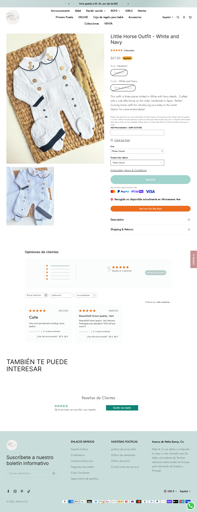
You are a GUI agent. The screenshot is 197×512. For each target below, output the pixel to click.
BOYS (114, 11)
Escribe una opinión (156, 272)
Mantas (142, 11)
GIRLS (129, 11)
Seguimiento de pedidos (84, 479)
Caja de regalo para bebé (108, 17)
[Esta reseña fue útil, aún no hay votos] (60, 336)
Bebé (78, 11)
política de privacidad (123, 449)
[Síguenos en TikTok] (29, 491)
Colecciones (92, 24)
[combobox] (61, 295)
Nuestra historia (79, 449)
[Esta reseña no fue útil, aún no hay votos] (65, 336)
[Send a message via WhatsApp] (191, 506)
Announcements (60, 11)
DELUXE (83, 17)
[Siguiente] (128, 3)
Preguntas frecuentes (82, 467)
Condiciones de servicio (125, 467)
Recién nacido (94, 11)
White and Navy (123, 88)
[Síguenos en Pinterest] (22, 491)
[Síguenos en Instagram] (15, 491)
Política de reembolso (123, 455)
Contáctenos (78, 455)
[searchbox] (34, 295)
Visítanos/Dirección (82, 461)
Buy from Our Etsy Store (151, 208)
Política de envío (120, 461)
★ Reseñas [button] (194, 259)
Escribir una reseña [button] (122, 407)
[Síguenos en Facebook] (8, 491)
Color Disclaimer (80, 473)
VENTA (108, 24)
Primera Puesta (64, 17)
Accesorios (135, 17)
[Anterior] (68, 3)
